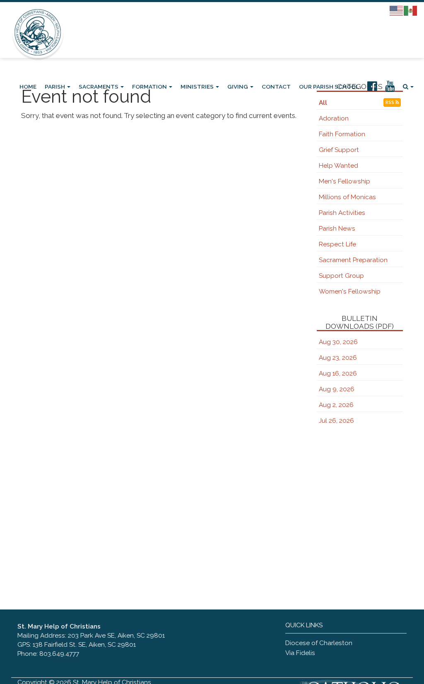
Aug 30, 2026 (338, 342)
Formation (150, 86)
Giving (238, 86)
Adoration (334, 118)
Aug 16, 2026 (338, 373)
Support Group (341, 275)
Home (27, 86)
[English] (397, 10)
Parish (55, 86)
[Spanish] (411, 10)
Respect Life (337, 244)
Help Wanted (338, 165)
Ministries (198, 86)
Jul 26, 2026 (336, 420)
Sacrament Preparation (353, 260)
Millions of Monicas (347, 197)
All (323, 102)
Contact (276, 86)
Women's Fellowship (350, 291)
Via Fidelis (300, 653)
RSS (390, 102)
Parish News (337, 228)
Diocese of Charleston (318, 643)
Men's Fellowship (344, 181)
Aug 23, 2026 (338, 357)
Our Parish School (329, 86)
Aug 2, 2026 (336, 405)
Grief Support (339, 150)
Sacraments (99, 86)
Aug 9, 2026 (336, 389)
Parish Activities (342, 213)
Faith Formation (342, 134)
